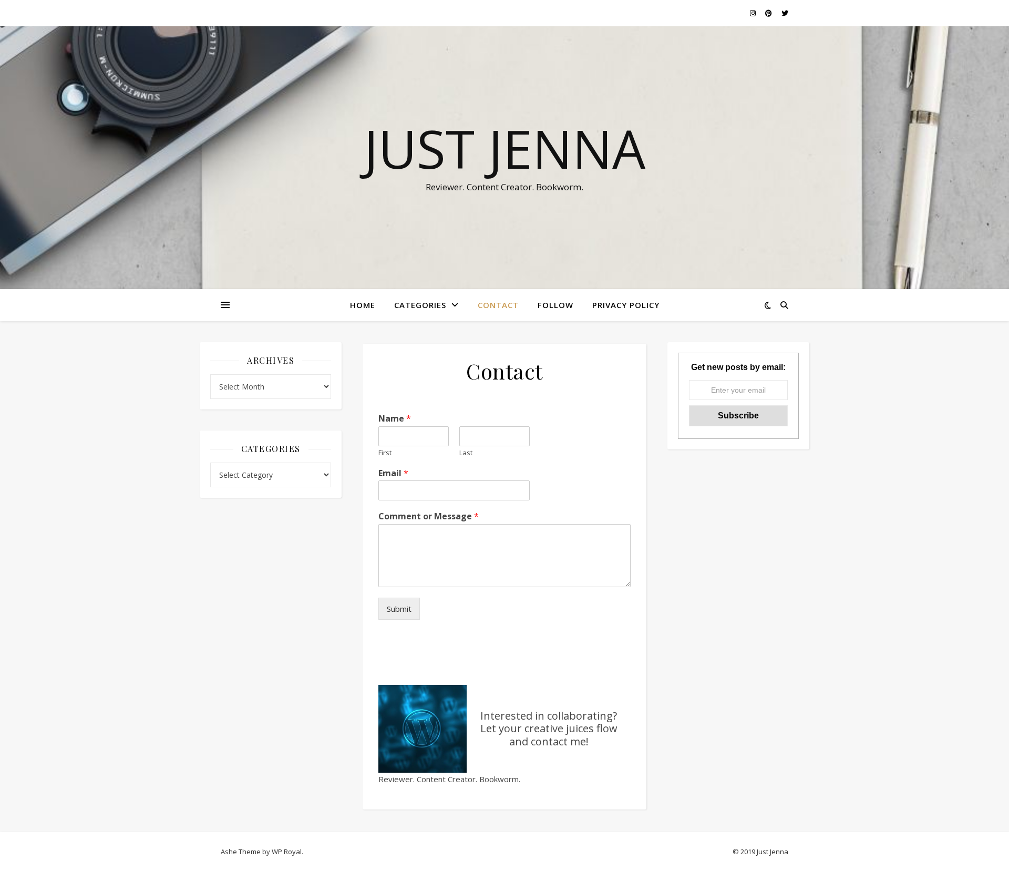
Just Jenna (504, 148)
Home (362, 305)
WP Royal (287, 851)
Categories (420, 305)
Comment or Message (428, 516)
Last (465, 452)
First (385, 452)
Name (394, 418)
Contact (498, 305)
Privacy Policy (626, 305)
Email (393, 473)
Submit (399, 608)
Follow (555, 305)
